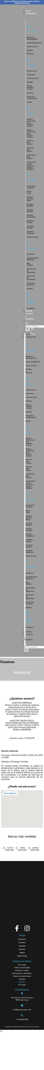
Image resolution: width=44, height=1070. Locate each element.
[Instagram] (27, 928)
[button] (5, 738)
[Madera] (28, 108)
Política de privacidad (22, 968)
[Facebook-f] (17, 928)
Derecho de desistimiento (22, 976)
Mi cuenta (22, 985)
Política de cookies (22, 970)
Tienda (29, 631)
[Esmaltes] (28, 174)
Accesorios (22, 939)
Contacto (22, 979)
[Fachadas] (28, 26)
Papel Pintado (22, 956)
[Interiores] (28, 59)
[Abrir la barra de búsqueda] (27, 324)
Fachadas (22, 946)
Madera (22, 953)
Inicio (28, 334)
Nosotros (22, 982)
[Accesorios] (28, 242)
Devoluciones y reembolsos (22, 973)
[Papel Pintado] (28, 294)
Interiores (22, 949)
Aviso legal (22, 965)
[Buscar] (28, 329)
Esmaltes (22, 943)
